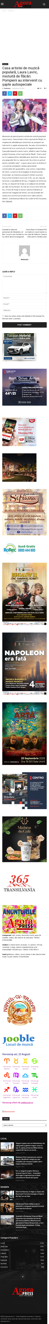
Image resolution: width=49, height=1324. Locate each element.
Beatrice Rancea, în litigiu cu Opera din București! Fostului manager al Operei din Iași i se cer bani (30, 1194)
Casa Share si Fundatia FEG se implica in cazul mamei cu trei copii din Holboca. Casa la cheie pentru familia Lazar (35, 233)
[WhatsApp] (20, 93)
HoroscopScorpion (35, 1082)
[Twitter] (10, 93)
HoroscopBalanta (25, 1082)
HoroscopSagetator (7, 1096)
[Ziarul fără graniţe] (23, 1290)
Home (4, 11)
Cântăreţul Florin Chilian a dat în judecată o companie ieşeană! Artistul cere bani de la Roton (30, 1206)
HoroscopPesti (35, 1096)
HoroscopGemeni (25, 1067)
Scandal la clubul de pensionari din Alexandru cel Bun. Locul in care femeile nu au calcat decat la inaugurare (13, 233)
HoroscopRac (35, 1067)
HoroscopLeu (7, 1082)
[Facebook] (4, 93)
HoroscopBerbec (7, 1067)
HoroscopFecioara (16, 1082)
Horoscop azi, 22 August (16, 1054)
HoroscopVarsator (25, 1096)
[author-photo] (24, 256)
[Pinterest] (15, 93)
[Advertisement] (24, 37)
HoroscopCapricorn (16, 1096)
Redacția (7, 88)
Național (11, 11)
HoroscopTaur (16, 1067)
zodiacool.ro (27, 1102)
